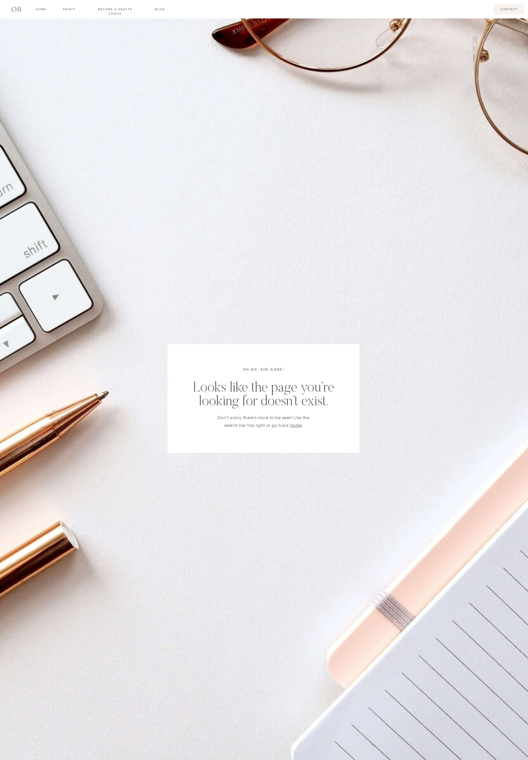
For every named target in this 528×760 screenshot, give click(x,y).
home (296, 425)
